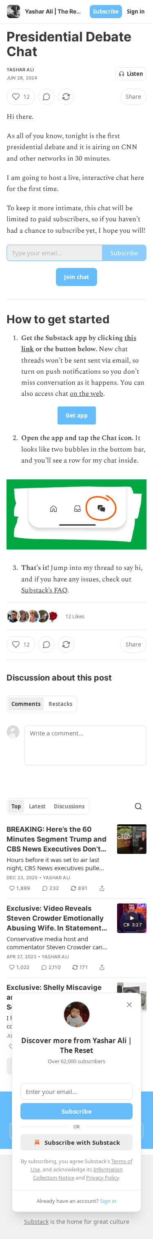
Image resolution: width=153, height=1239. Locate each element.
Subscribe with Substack (82, 1142)
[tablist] (42, 704)
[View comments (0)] (46, 96)
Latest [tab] (37, 806)
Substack (36, 1221)
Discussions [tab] (69, 806)
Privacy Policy (102, 1177)
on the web (86, 393)
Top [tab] (16, 806)
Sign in (136, 11)
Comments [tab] (25, 704)
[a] (131, 918)
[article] (76, 858)
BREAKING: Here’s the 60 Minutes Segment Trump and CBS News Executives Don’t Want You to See (56, 839)
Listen (135, 73)
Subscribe (106, 11)
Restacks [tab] (60, 704)
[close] (129, 1004)
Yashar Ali (20, 70)
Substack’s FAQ (44, 590)
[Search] (138, 806)
